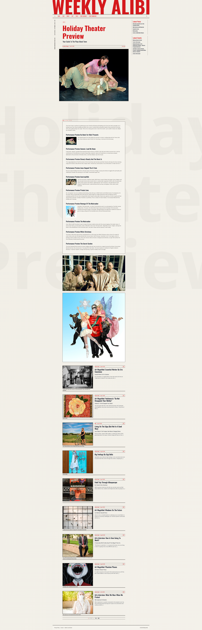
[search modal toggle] (147, 16)
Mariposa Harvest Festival (137, 40)
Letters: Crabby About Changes (138, 32)
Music (68, 16)
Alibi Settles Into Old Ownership (138, 27)
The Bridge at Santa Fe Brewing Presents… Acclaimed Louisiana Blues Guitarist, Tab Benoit (139, 50)
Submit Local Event (68, 627)
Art (72, 16)
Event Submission (92, 16)
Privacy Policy (57, 627)
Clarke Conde (97, 366)
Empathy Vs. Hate (136, 29)
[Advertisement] (93, 110)
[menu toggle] (54, 16)
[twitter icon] (67, 120)
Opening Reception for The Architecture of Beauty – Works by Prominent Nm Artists (139, 45)
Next (99, 618)
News (59, 16)
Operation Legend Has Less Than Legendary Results (138, 24)
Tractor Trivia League (136, 42)
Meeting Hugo (135, 31)
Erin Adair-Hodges (65, 46)
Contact (62, 627)
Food (77, 16)
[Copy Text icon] (69, 120)
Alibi (95, 423)
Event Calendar (83, 16)
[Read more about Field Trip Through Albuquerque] (77, 490)
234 (96, 618)
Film (63, 16)
